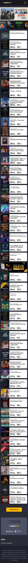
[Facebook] (9, 521)
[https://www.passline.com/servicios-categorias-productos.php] (14, 267)
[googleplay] (10, 531)
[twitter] (15, 521)
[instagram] (12, 521)
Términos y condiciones (6, 543)
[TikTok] (18, 521)
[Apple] (18, 531)
